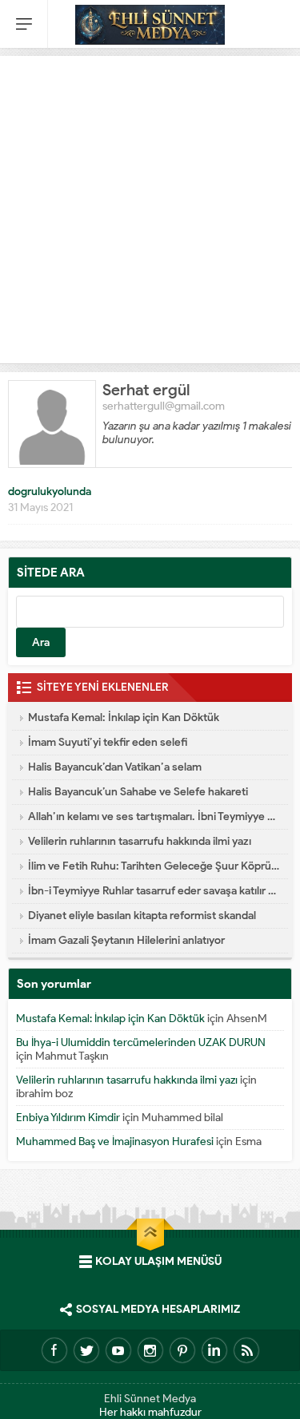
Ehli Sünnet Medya (150, 1398)
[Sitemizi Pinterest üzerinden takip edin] (182, 1350)
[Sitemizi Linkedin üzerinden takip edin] (214, 1350)
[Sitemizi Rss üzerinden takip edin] (246, 1350)
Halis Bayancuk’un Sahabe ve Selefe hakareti (138, 792)
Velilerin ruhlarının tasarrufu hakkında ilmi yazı (139, 841)
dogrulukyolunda (49, 491)
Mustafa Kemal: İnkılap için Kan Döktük (123, 717)
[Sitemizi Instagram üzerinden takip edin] (150, 1350)
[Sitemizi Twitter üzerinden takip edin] (86, 1350)
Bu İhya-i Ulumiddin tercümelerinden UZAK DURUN (141, 1042)
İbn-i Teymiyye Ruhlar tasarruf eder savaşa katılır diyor (154, 891)
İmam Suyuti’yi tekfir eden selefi (107, 742)
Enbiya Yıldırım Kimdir (68, 1117)
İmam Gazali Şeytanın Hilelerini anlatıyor (126, 940)
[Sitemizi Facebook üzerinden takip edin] (54, 1350)
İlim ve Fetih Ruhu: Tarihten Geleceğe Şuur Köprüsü (154, 866)
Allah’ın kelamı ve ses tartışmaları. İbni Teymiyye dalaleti (154, 816)
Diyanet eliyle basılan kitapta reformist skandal (142, 915)
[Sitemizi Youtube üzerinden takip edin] (118, 1350)
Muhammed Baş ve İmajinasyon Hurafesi (115, 1141)
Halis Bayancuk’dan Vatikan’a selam (115, 767)
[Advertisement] (150, 205)
